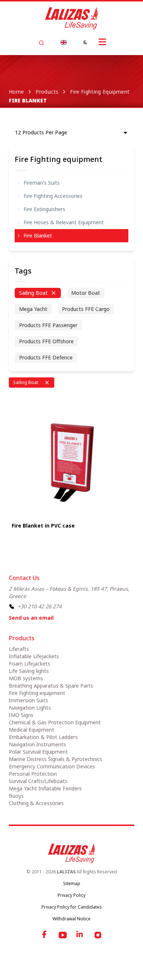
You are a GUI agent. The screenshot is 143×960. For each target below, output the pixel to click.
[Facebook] (45, 935)
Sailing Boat (33, 292)
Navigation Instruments (37, 744)
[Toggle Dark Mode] (85, 42)
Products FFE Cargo (86, 308)
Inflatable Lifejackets (34, 656)
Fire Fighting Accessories (52, 195)
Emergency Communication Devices (52, 766)
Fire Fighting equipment (99, 91)
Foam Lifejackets (29, 663)
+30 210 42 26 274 (40, 606)
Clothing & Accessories (36, 803)
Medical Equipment (31, 729)
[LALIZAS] (71, 18)
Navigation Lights (30, 707)
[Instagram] (98, 935)
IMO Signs (21, 714)
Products (47, 91)
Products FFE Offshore (46, 341)
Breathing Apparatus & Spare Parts (51, 685)
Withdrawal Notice (71, 919)
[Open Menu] (102, 42)
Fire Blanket (37, 235)
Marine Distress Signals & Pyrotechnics (55, 759)
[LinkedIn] (80, 935)
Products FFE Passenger (48, 325)
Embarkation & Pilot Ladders (43, 736)
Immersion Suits (28, 700)
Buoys (16, 795)
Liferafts (19, 648)
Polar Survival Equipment (38, 751)
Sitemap (71, 883)
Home (16, 91)
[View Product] (71, 456)
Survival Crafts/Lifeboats (38, 781)
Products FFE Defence (46, 357)
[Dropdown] (63, 42)
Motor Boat (85, 292)
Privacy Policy (71, 895)
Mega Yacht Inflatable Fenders (45, 788)
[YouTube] (63, 935)
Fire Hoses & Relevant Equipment (63, 222)
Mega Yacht (33, 308)
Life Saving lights (29, 670)
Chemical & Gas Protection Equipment (55, 722)
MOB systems (26, 678)
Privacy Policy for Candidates (71, 907)
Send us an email (31, 617)
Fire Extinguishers (44, 209)
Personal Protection (33, 773)
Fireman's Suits (41, 182)
